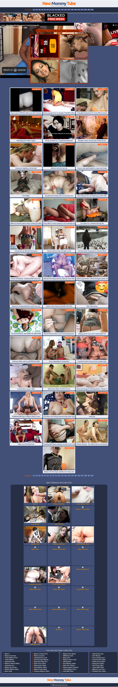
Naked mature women (70, 667)
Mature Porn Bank (69, 654)
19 (88, 9)
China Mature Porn (69, 669)
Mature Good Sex (11, 667)
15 (75, 9)
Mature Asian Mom (40, 669)
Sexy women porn (98, 657)
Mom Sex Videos (69, 665)
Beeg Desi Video (98, 663)
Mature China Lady (69, 659)
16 (78, 9)
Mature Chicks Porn (41, 654)
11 (62, 9)
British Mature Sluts (12, 669)
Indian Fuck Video (98, 661)
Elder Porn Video (40, 663)
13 (68, 9)
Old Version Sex (98, 654)
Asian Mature (9, 659)
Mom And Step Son (40, 661)
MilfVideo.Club (68, 656)
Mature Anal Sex (10, 656)
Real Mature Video (69, 663)
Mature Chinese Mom (12, 663)
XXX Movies (96, 656)
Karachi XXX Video (99, 659)
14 (72, 9)
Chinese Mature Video (41, 671)
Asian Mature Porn (11, 657)
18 (85, 9)
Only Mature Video (40, 667)
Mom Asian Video (40, 665)
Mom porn (66, 657)
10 (59, 9)
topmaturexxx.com (40, 657)
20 (92, 9)
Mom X (7, 654)
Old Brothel (67, 661)
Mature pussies (39, 656)
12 (65, 9)
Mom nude (8, 671)
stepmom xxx (9, 665)
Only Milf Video (68, 671)
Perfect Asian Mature (41, 659)
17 (82, 9)
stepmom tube (10, 661)
